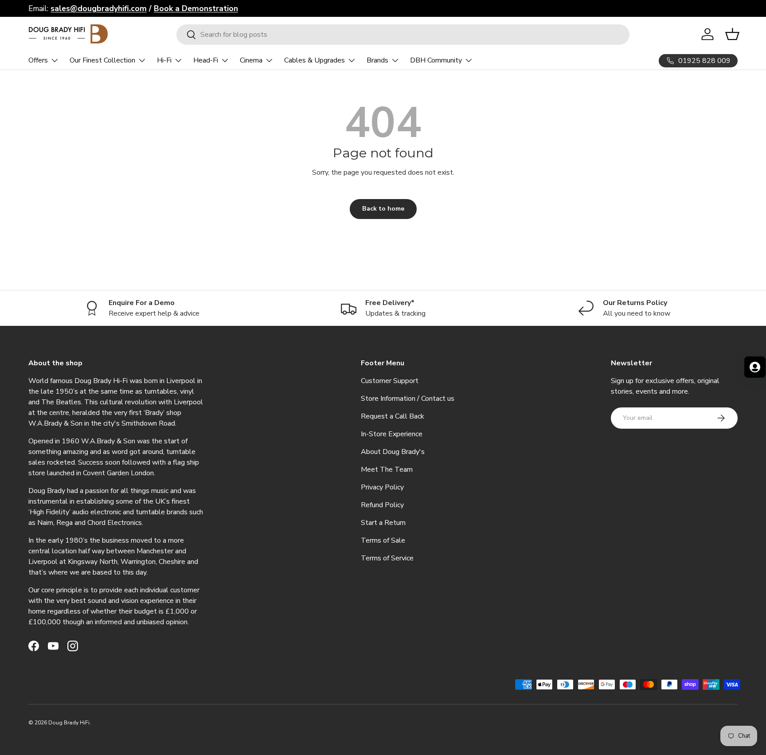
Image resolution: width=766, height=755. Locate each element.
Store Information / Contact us (407, 398)
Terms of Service (387, 558)
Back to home (383, 208)
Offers (38, 60)
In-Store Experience (391, 434)
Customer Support (389, 381)
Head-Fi (205, 60)
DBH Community (436, 60)
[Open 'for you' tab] (755, 367)
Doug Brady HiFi (69, 722)
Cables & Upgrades (314, 60)
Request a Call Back (392, 416)
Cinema (251, 60)
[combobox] (403, 34)
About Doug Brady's (393, 452)
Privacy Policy (382, 487)
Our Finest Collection (102, 60)
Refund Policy (382, 505)
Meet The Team (387, 469)
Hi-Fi (164, 60)
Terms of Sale (383, 540)
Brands (377, 60)
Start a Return (383, 523)
